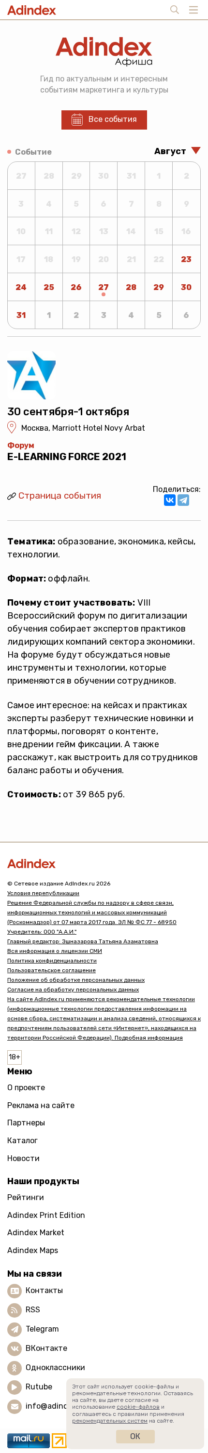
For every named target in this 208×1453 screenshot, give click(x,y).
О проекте (26, 1087)
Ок (135, 1436)
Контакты (44, 1290)
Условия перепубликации (43, 893)
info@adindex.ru (56, 1406)
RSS (33, 1309)
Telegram (42, 1329)
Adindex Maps (32, 1250)
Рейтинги (25, 1197)
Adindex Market (35, 1232)
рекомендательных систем (110, 1420)
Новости (23, 1158)
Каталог (22, 1140)
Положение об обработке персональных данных (76, 980)
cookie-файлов (138, 1406)
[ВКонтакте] (170, 500)
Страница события (59, 495)
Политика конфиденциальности (52, 960)
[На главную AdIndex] (104, 863)
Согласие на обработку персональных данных (73, 989)
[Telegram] (183, 500)
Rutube (39, 1386)
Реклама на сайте (40, 1105)
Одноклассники (55, 1367)
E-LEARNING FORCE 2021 (66, 456)
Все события (113, 119)
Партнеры (26, 1122)
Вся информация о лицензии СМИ (54, 951)
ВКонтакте (46, 1348)
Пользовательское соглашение (51, 970)
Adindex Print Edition (46, 1215)
